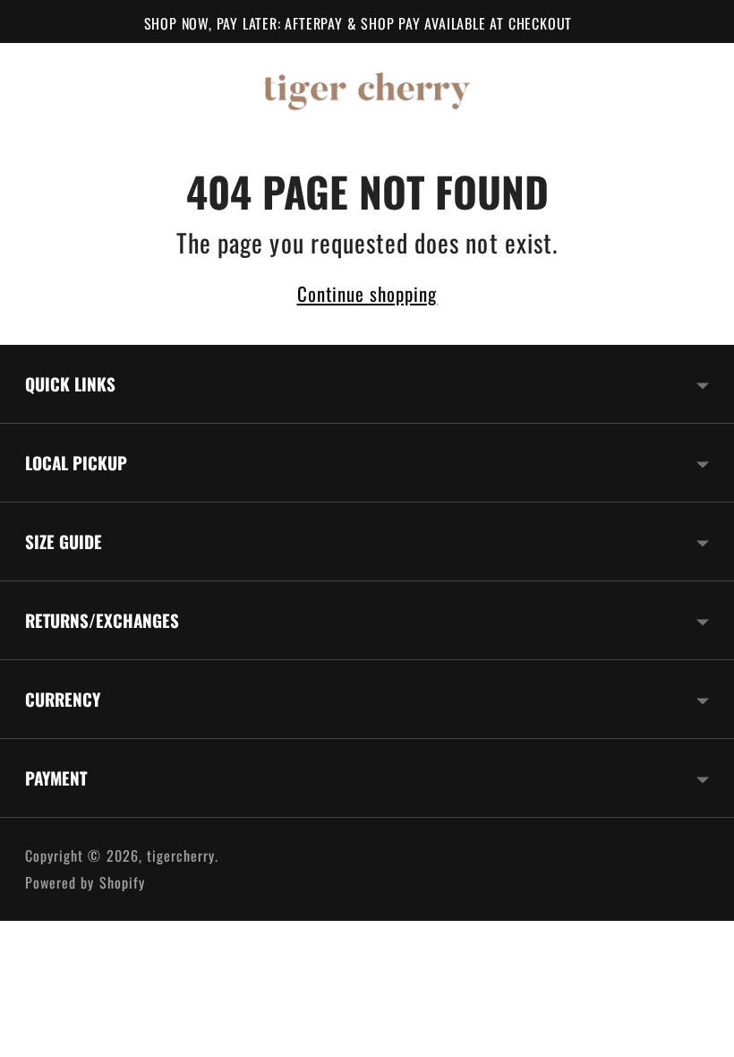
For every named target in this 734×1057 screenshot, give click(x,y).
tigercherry (181, 855)
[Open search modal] (575, 88)
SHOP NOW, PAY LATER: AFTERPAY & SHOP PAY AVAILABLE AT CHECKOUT (358, 23)
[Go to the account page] (628, 88)
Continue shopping (367, 293)
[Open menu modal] (52, 88)
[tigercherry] (367, 88)
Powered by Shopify (85, 882)
